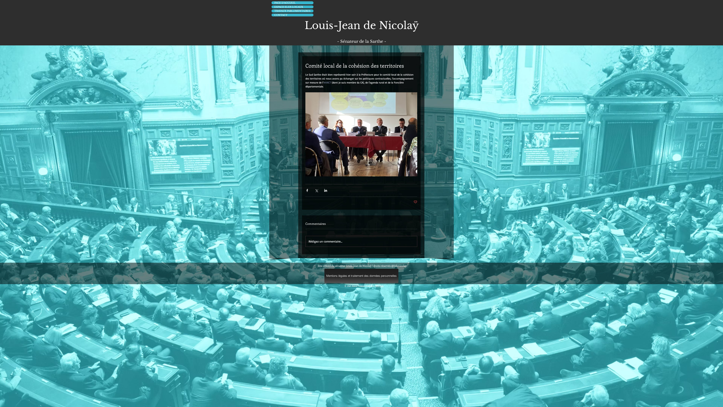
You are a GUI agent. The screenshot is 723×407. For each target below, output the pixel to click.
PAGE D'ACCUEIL (285, 2)
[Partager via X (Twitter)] (316, 190)
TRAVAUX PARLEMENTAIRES (292, 10)
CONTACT (281, 15)
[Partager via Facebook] (307, 190)
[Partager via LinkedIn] (325, 190)
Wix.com (379, 286)
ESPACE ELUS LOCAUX (288, 6)
